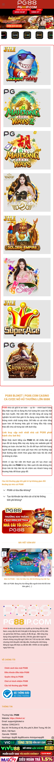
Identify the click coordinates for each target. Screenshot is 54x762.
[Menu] (3, 4)
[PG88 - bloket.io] (27, 4)
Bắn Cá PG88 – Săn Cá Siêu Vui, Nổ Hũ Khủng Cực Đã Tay (27, 579)
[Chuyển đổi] (4, 490)
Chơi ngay (22, 67)
